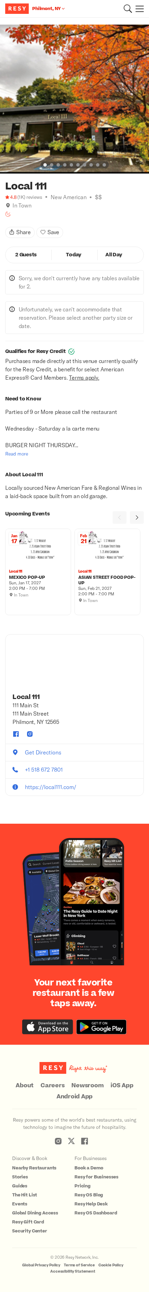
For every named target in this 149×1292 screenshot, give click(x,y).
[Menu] (138, 8)
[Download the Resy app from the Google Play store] (101, 1026)
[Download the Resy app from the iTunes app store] (47, 1026)
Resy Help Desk (91, 1204)
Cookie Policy (110, 1265)
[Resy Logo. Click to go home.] (17, 8)
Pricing (82, 1186)
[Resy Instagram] (58, 1141)
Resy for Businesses (96, 1177)
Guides (19, 1186)
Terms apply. (84, 377)
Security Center (29, 1231)
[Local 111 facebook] (15, 734)
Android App (74, 1096)
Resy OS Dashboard (95, 1213)
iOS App (122, 1085)
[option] (74, 99)
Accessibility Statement (72, 1271)
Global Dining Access (35, 1213)
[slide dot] (45, 165)
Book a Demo (88, 1168)
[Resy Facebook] (84, 1141)
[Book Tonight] (8, 214)
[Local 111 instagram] (29, 734)
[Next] (137, 517)
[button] (128, 8)
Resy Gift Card (28, 1222)
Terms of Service (79, 1265)
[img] (8, 205)
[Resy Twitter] (71, 1141)
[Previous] (119, 517)
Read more (16, 454)
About (25, 1085)
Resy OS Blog (88, 1195)
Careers (52, 1085)
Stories (20, 1177)
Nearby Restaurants (34, 1168)
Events (19, 1204)
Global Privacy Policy (41, 1265)
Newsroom (87, 1085)
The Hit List (24, 1195)
